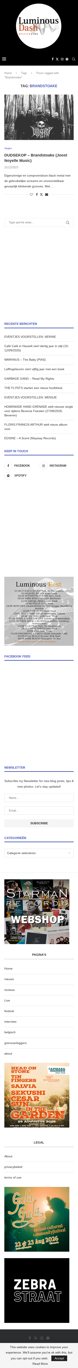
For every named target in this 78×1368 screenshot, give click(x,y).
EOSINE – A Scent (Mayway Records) (30, 438)
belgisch (10, 1032)
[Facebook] (53, 59)
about (8, 1053)
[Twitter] (57, 59)
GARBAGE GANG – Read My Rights (29, 378)
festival (9, 1011)
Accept (59, 1358)
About (8, 1156)
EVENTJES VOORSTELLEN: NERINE (30, 336)
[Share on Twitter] (41, 194)
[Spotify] (67, 59)
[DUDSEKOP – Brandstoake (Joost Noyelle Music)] (39, 118)
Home (8, 73)
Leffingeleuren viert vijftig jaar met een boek (34, 369)
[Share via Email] (46, 194)
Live (7, 1000)
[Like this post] (31, 194)
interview (10, 1021)
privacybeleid (13, 1167)
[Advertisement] (39, 274)
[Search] (74, 59)
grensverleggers (15, 1043)
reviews (9, 990)
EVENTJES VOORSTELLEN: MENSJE (30, 397)
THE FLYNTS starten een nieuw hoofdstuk (33, 388)
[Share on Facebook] (37, 194)
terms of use (12, 1177)
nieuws (9, 979)
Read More (40, 1363)
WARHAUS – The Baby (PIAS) (25, 359)
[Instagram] (62, 59)
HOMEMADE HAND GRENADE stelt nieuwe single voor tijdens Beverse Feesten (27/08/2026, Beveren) (38, 411)
